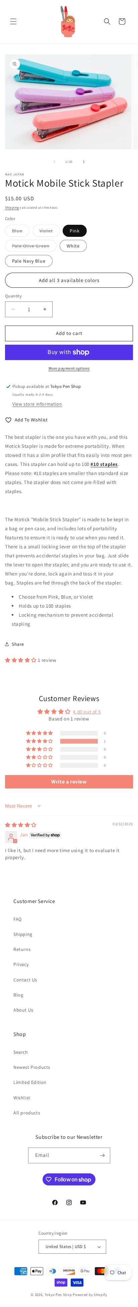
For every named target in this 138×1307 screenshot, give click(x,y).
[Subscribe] (102, 1155)
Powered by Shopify (90, 1294)
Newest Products (31, 1067)
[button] (13, 21)
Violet (50, 232)
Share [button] (18, 644)
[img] (21, 825)
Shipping (12, 207)
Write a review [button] (68, 781)
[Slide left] (54, 161)
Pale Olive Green (34, 247)
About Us (23, 1010)
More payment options (69, 368)
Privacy (20, 964)
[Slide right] (83, 161)
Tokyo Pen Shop (58, 1294)
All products (26, 1113)
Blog (18, 995)
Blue (20, 232)
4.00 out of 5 (86, 711)
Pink (75, 231)
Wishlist (21, 1098)
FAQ (17, 919)
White (73, 246)
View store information (37, 404)
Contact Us (25, 980)
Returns (21, 949)
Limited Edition (30, 1082)
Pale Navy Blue (29, 261)
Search (20, 1052)
